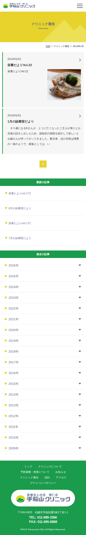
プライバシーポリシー (43, 483)
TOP (48, 46)
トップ (28, 466)
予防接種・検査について (34, 472)
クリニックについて (50, 466)
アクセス (61, 477)
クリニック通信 (29, 477)
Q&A (47, 477)
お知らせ (60, 472)
